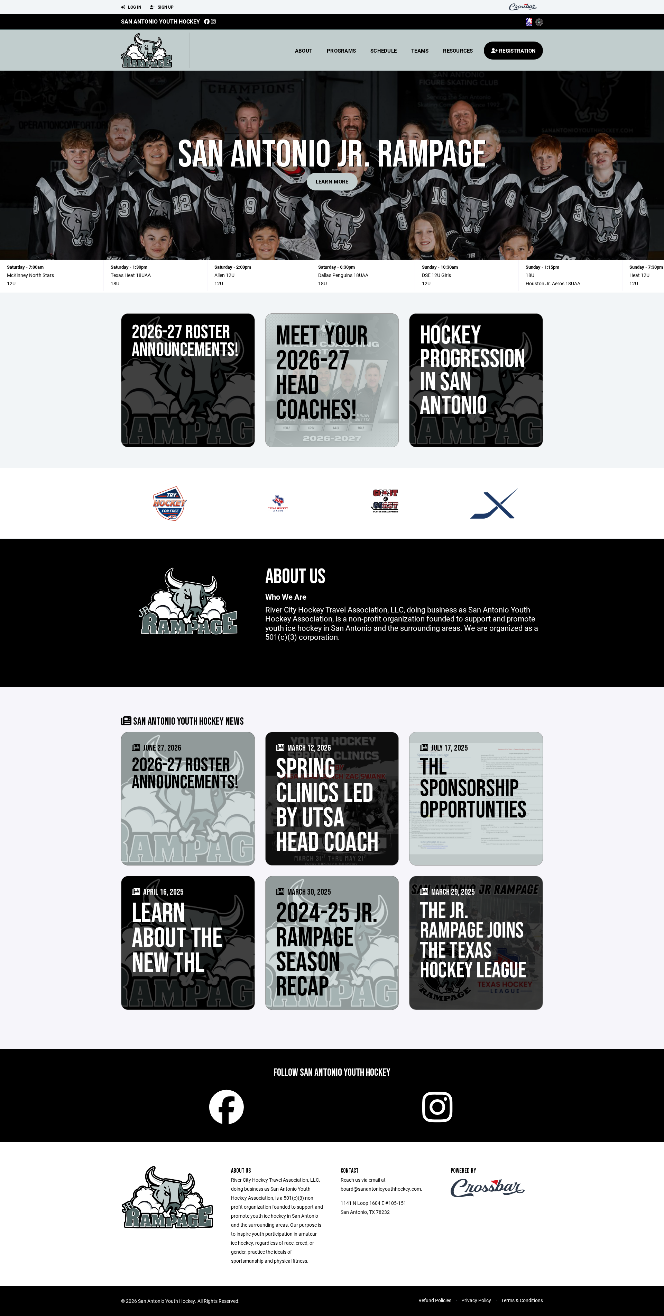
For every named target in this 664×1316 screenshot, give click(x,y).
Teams (419, 50)
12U (11, 283)
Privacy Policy (476, 1300)
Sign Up (165, 7)
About (303, 50)
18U (115, 283)
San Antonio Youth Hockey (160, 21)
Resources (458, 50)
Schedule (383, 50)
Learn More (332, 181)
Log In (134, 7)
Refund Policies (434, 1300)
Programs (341, 50)
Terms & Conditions (522, 1300)
